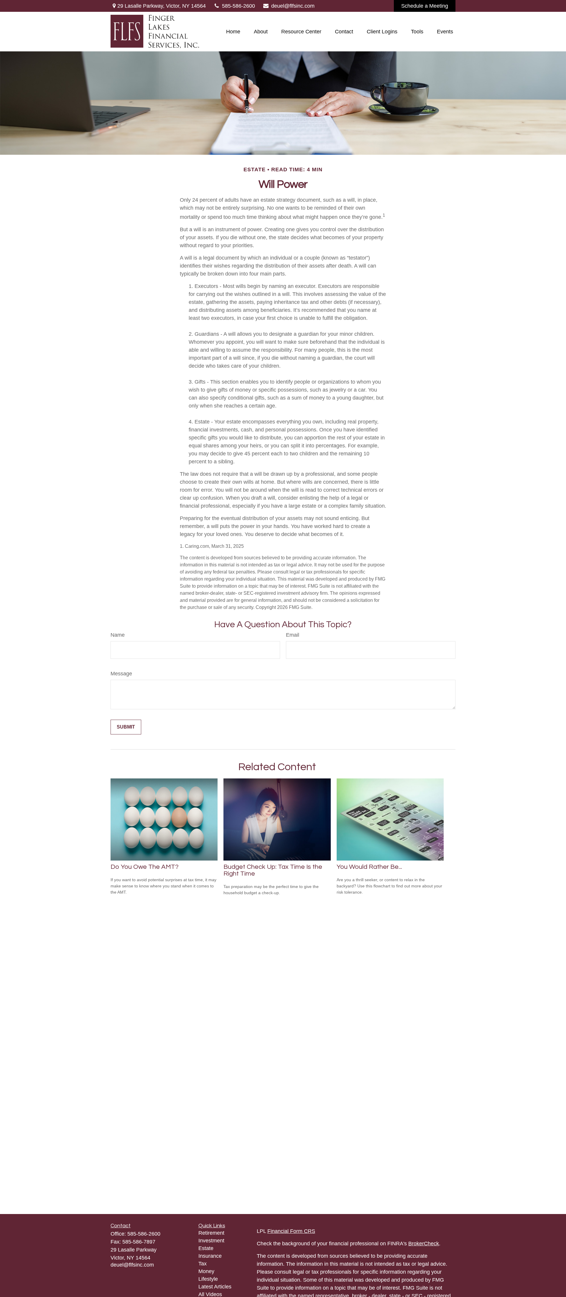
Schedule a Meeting (424, 6)
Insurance (210, 1256)
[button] (233, 31)
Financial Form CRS (291, 1231)
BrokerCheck (423, 1244)
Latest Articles (214, 1287)
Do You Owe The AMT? (145, 866)
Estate (205, 1248)
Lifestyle (208, 1279)
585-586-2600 (238, 6)
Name (118, 635)
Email (292, 635)
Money (206, 1271)
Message (121, 674)
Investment (211, 1241)
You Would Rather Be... (369, 866)
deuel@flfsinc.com (293, 6)
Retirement (211, 1233)
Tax (202, 1264)
